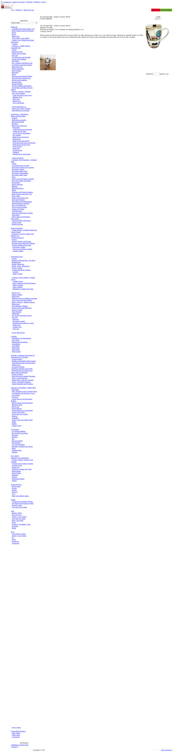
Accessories (15, 429)
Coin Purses (16, 395)
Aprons (14, 258)
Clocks (14, 164)
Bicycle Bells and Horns (20, 433)
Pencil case (15, 407)
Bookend (15, 124)
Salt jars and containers (19, 80)
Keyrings (15, 397)
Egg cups (15, 55)
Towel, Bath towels (18, 332)
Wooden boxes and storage (22, 154)
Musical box (17, 139)
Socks (14, 522)
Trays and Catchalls (18, 93)
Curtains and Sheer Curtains (21, 270)
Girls (12, 511)
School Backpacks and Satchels (22, 410)
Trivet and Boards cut (19, 107)
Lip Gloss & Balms (18, 445)
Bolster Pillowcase (18, 264)
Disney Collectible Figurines (21, 382)
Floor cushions (17, 287)
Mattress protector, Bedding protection (24, 298)
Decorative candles (19, 247)
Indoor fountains (17, 184)
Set (13, 538)
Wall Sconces (16, 351)
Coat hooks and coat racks (20, 165)
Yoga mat (16, 329)
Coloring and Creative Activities (22, 463)
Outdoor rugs (17, 327)
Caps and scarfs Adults (19, 507)
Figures (14, 488)
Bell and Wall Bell (18, 122)
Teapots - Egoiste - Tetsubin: (21, 91)
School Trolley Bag (18, 412)
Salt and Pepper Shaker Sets (21, 78)
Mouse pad (15, 467)
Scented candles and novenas (21, 245)
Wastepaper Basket (18, 479)
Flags (13, 177)
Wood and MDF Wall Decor (21, 220)
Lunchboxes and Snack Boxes (22, 65)
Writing (14, 481)
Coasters (14, 44)
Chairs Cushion (17, 268)
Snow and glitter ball (19, 205)
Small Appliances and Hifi (20, 203)
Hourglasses (16, 183)
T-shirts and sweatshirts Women (22, 501)
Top (12, 10)
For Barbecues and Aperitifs (21, 57)
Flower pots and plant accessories (23, 179)
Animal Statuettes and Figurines (22, 384)
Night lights (16, 348)
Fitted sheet (15, 296)
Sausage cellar (16, 82)
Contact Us (14, 747)
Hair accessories (17, 441)
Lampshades (16, 344)
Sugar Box (16, 148)
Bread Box (16, 127)
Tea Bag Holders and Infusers (22, 86)
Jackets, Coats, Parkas (19, 517)
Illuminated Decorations (20, 342)
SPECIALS (156, 10)
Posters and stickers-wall (20, 198)
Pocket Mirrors (17, 408)
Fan (13, 439)
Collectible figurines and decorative (23, 363)
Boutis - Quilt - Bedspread (20, 266)
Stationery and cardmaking (20, 458)
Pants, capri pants (17, 520)
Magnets (14, 186)
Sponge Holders (17, 84)
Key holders (17, 135)
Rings (14, 448)
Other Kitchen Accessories (20, 110)
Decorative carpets (19, 321)
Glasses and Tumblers (19, 59)
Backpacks (15, 389)
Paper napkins (16, 71)
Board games (16, 486)
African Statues (17, 359)
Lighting (14, 336)
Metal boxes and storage (21, 137)
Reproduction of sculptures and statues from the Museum (22, 371)
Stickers (14, 477)
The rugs (15, 317)
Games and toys (16, 484)
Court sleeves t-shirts (19, 534)
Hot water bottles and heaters (21, 181)
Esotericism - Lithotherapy (20, 114)
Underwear (15, 543)
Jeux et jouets (16, 727)
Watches (14, 452)
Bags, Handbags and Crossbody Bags (24, 391)
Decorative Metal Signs (19, 171)
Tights (14, 528)
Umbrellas (15, 418)
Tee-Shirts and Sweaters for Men (23, 503)
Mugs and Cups (29, 10)
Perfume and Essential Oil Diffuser (23, 243)
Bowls (14, 33)
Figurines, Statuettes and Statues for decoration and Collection (23, 356)
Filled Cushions (18, 285)
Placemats (15, 72)
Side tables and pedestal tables (22, 202)
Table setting (16, 733)
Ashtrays (15, 118)
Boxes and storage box (19, 126)
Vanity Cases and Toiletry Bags (22, 420)
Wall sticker (16, 215)
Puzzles (14, 490)
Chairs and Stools (17, 158)
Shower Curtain (17, 310)
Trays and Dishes (18, 103)
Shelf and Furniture (18, 200)
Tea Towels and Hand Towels (22, 315)
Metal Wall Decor (18, 188)
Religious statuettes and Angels (22, 369)
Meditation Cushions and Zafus (23, 289)
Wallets (14, 424)
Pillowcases (16, 304)
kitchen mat (16, 325)
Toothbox (16, 152)
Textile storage (17, 150)
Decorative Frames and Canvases (23, 167)
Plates (14, 74)
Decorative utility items (19, 175)
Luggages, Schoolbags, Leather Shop (23, 388)
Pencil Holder (16, 473)
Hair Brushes (16, 443)
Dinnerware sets (17, 52)
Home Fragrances (17, 228)
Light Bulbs (16, 346)
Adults (13, 500)
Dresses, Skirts (17, 513)
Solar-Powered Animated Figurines (23, 376)
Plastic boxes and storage (21, 141)
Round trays (17, 101)
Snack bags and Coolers (20, 414)
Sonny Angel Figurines (19, 378)
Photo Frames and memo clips (22, 194)
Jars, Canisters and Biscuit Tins (22, 63)
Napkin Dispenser (18, 69)
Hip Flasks (15, 61)
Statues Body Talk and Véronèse (23, 380)
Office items (16, 735)
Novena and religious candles (22, 249)
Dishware (18, 10)
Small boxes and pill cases (21, 145)
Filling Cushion (17, 295)
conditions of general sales (19, 745)
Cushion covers (18, 281)
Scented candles (18, 251)
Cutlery (14, 50)
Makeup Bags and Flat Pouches (22, 403)
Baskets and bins (17, 224)
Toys (13, 494)
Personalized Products (18, 731)
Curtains (15, 272)
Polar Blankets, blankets (20, 306)
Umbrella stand (17, 211)
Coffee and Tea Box (19, 131)
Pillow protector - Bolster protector (23, 302)
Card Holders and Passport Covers (23, 393)
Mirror (14, 190)
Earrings (14, 437)
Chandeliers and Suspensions (21, 338)
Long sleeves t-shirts (18, 519)
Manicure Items (17, 405)
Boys (12, 532)
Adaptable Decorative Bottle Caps (23, 29)
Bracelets (15, 435)
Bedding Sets (16, 262)
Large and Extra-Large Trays (22, 95)
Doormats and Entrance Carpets (23, 323)
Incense (14, 239)
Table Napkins (16, 312)
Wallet (14, 422)
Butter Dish (15, 36)
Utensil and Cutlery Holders (21, 108)
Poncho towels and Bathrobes (22, 308)
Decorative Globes (18, 169)
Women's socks (17, 505)
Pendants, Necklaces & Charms (22, 446)
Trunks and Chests (18, 209)
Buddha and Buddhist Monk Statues (24, 361)
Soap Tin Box (17, 146)
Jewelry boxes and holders (21, 133)
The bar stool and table (19, 207)
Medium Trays (17, 97)
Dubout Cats (16, 365)
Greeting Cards (17, 465)
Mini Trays (16, 99)
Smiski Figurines (17, 374)
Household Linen (17, 257)
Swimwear (15, 541)
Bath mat (16, 319)
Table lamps (16, 350)
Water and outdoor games (20, 496)
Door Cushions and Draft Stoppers (24, 283)
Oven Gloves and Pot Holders (22, 300)
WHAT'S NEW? (166, 10)
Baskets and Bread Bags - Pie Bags (23, 260)
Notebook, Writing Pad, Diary (22, 469)
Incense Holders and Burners (21, 241)
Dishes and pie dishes (19, 53)
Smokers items (16, 450)
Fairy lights (15, 340)
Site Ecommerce (166, 750)
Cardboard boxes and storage (22, 129)
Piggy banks (16, 196)
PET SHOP (15, 456)
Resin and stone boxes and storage (24, 143)
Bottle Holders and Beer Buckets (23, 31)
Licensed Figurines (18, 367)
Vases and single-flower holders (22, 213)
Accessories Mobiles (18, 431)
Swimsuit (15, 526)
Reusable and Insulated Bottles (22, 76)
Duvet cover (16, 293)
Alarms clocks (16, 222)
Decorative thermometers (20, 173)
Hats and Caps (16, 515)
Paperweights (16, 471)
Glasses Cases (16, 426)
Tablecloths (15, 314)
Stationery (15, 475)
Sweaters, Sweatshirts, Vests (21, 524)
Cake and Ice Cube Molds (20, 38)
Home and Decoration (18, 116)
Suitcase (14, 416)
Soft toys (15, 492)
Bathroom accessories (19, 120)
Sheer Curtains (17, 274)
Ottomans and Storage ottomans (22, 192)
